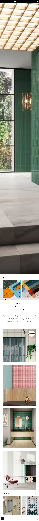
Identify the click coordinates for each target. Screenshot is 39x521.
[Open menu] (1, 1)
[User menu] (37, 1)
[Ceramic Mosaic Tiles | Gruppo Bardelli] (18, 1)
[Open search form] (34, 1)
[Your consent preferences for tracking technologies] (37, 519)
